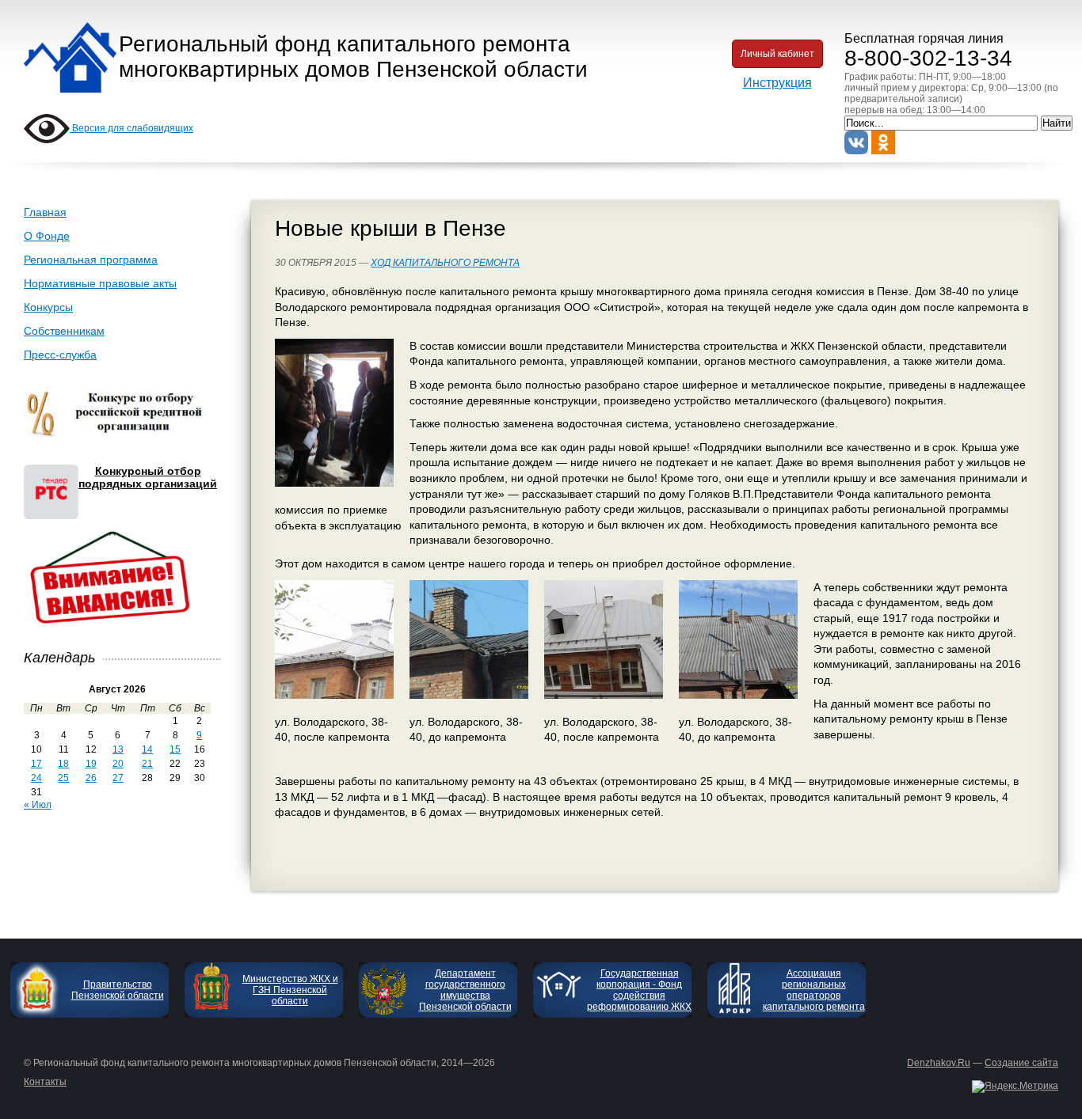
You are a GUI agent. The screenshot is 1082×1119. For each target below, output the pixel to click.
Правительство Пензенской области (117, 990)
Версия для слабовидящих (131, 128)
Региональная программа (91, 259)
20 (118, 763)
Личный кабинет (777, 53)
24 (36, 777)
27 (118, 777)
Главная (45, 212)
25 (63, 777)
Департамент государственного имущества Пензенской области (465, 990)
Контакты (45, 1081)
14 (147, 749)
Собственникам (64, 330)
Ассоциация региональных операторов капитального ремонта (814, 990)
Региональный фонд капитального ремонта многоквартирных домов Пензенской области (353, 57)
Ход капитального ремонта (445, 262)
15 (175, 749)
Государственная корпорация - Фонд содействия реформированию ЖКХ (639, 990)
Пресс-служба (60, 354)
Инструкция (777, 82)
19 (91, 763)
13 (118, 749)
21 (147, 763)
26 (91, 777)
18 (63, 763)
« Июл (37, 804)
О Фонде (47, 235)
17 (36, 763)
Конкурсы (48, 307)
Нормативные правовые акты (100, 283)
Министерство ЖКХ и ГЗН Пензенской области (290, 990)
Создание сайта (1021, 1062)
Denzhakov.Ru (938, 1062)
